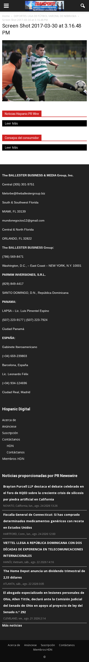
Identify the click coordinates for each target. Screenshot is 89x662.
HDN (10, 446)
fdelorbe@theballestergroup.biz (23, 193)
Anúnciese (9, 426)
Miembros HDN (13, 459)
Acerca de (9, 420)
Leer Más (11, 123)
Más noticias (12, 625)
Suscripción (10, 433)
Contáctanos (11, 439)
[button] (83, 6)
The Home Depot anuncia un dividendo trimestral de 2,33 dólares (44, 574)
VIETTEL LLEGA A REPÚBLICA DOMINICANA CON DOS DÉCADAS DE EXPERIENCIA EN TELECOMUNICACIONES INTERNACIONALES (43, 549)
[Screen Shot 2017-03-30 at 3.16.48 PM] (44, 100)
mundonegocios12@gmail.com (23, 220)
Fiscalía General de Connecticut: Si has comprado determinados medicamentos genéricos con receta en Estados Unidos (43, 521)
